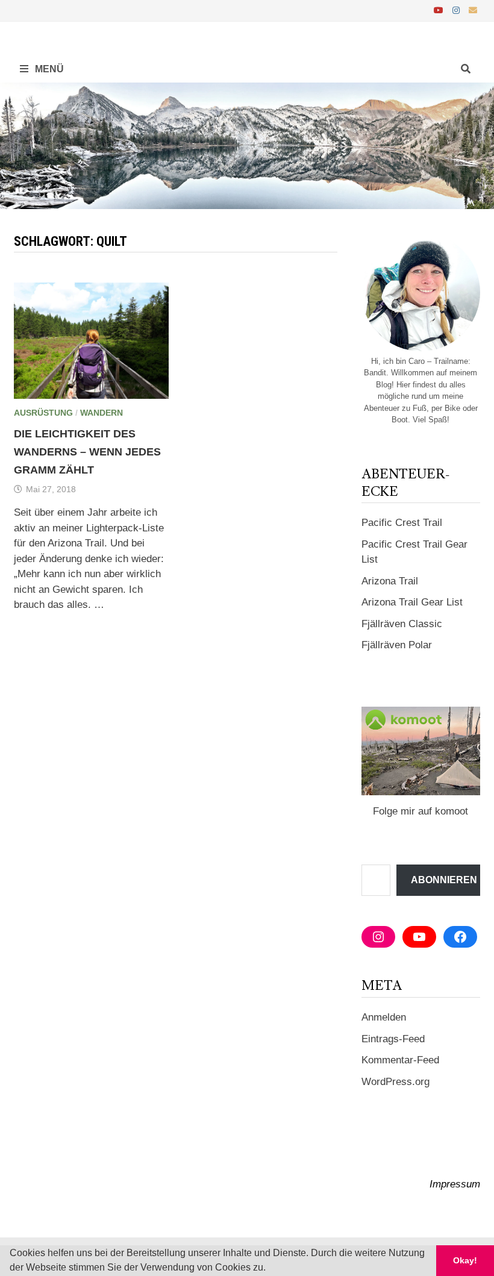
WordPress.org (395, 1081)
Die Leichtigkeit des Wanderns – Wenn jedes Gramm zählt (87, 452)
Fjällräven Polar (396, 645)
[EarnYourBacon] (247, 145)
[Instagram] (457, 10)
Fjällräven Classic (401, 624)
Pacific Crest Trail (401, 522)
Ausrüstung (43, 413)
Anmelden (383, 1017)
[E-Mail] (473, 10)
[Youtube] (440, 10)
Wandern (101, 413)
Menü (48, 69)
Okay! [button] (465, 1260)
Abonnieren (444, 880)
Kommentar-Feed (400, 1060)
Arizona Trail (389, 581)
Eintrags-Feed (393, 1039)
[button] (270, 1269)
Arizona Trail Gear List (412, 602)
